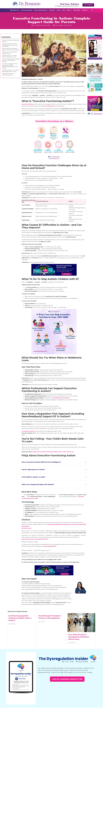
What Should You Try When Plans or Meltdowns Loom (9, 56)
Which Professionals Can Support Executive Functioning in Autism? (11, 60)
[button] (16, 10)
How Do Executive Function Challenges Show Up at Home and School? (10, 45)
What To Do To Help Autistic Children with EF (9, 52)
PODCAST (52, 10)
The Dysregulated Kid (49, 546)
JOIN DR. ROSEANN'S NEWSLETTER (67, 679)
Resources (76, 10)
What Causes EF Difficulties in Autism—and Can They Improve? (11, 49)
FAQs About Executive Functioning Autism (8, 74)
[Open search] (92, 10)
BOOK (58, 10)
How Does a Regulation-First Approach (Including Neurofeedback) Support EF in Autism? (10, 66)
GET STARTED (88, 5)
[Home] (11, 10)
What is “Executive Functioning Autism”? (10, 41)
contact (85, 10)
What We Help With (40, 10)
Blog (63, 10)
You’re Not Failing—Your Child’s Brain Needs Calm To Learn (10, 70)
